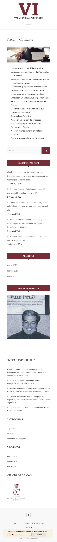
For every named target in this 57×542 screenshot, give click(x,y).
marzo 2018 (12, 265)
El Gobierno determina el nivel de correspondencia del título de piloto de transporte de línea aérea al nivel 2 (28, 206)
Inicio (15, 523)
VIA (25, 538)
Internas (10, 433)
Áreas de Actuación (34, 523)
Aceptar (38, 534)
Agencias (11, 428)
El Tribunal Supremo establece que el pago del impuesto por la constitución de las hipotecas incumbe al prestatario (26, 223)
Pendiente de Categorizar (17, 438)
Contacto (28, 527)
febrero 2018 (12, 271)
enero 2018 (12, 277)
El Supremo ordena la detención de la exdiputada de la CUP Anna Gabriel (28, 409)
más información (22, 535)
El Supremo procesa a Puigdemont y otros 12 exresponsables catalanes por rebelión (25, 381)
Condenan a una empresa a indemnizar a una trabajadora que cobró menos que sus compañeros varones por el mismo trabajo (27, 176)
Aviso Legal (33, 538)
